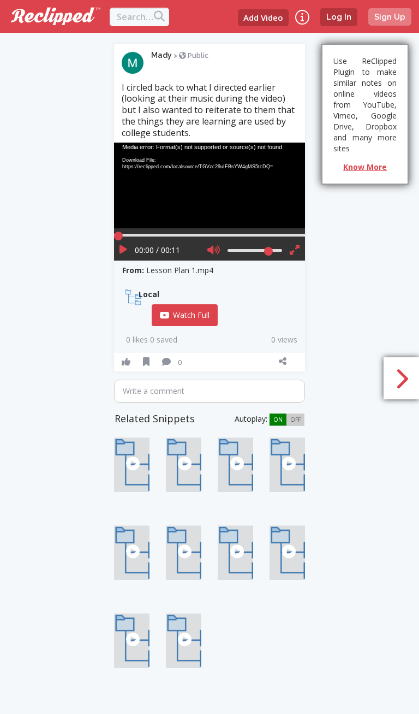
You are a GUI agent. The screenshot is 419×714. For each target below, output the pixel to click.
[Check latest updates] (302, 17)
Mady (161, 55)
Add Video (263, 17)
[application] (209, 186)
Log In (338, 17)
